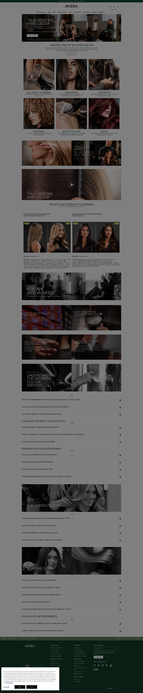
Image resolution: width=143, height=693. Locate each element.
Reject (20, 687)
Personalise (6, 687)
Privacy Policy (9, 682)
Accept (32, 687)
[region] (30, 678)
